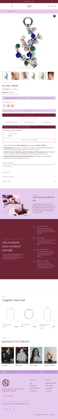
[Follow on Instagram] (6, 409)
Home (4, 11)
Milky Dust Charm (48, 362)
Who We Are (33, 385)
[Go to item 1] (6, 76)
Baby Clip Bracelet (25, 324)
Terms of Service (34, 388)
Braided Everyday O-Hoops (20, 362)
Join (28, 399)
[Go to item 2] (15, 76)
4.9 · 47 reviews (14, 89)
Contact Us (48, 391)
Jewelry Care (49, 388)
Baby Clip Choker (7, 324)
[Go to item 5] (42, 76)
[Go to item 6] (52, 76)
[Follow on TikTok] (10, 409)
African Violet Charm (6, 362)
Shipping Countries (50, 383)
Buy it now (29, 115)
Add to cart (29, 110)
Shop (31, 383)
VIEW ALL (53, 304)
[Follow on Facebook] (3, 409)
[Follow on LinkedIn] (14, 409)
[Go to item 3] (24, 76)
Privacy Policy (33, 391)
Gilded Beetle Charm (34, 362)
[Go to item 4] (33, 76)
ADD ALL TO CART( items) (29, 140)
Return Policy (49, 385)
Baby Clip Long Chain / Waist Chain (45, 325)
